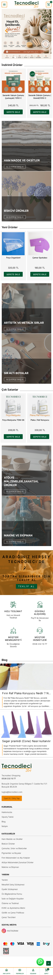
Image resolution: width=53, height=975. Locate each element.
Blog (4, 821)
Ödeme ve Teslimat (10, 903)
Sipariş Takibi (7, 817)
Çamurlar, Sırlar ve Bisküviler (14, 848)
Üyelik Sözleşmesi (10, 889)
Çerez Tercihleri (8, 917)
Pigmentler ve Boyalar (11, 853)
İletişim (5, 826)
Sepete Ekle (13, 112)
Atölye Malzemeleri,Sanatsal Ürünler (17, 862)
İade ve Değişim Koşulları (13, 898)
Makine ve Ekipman (10, 867)
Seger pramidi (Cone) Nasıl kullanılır (26, 741)
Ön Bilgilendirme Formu (12, 894)
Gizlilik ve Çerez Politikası (13, 912)
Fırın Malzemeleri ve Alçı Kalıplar (16, 858)
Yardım (5, 880)
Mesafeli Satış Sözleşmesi (13, 884)
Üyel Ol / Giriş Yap (12, 798)
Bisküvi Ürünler (8, 844)
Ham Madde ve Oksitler (12, 839)
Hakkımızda (7, 812)
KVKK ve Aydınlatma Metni (13, 908)
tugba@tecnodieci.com (12, 792)
